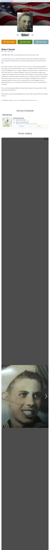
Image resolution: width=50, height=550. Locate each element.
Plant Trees (39, 126)
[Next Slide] (46, 396)
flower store (34, 100)
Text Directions (21, 126)
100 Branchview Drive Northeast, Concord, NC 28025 (26, 123)
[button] (7, 121)
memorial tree (16, 100)
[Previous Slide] (3, 396)
